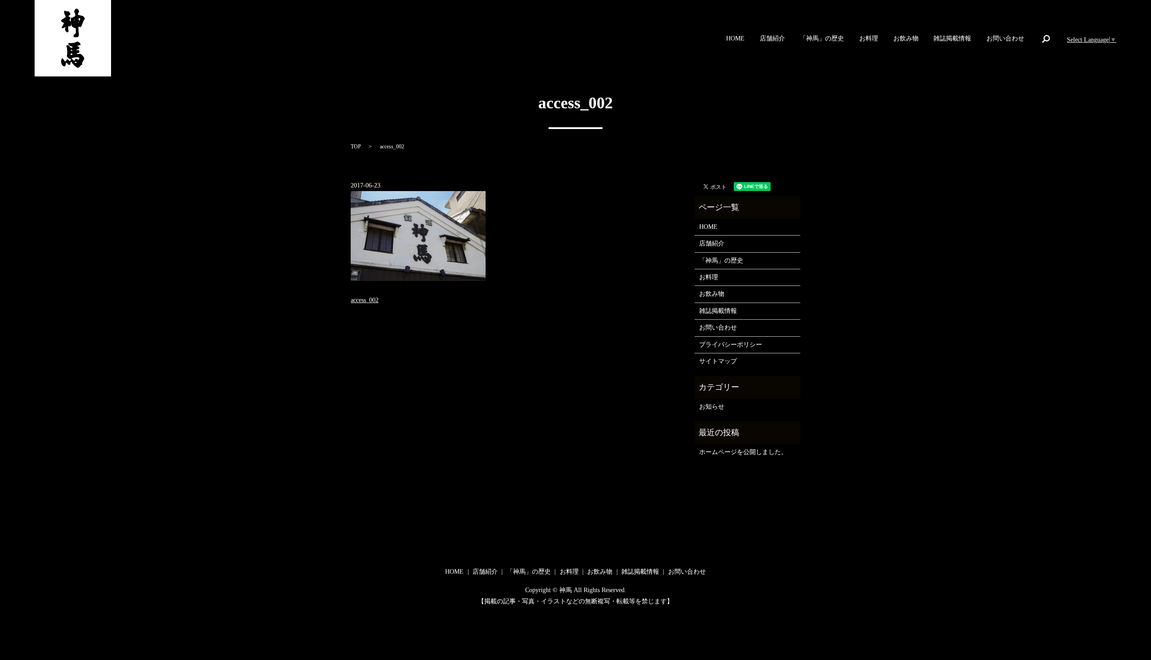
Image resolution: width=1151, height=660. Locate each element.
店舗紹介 (772, 39)
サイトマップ (718, 361)
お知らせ (711, 406)
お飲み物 (906, 39)
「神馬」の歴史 (822, 39)
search (1046, 38)
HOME (735, 39)
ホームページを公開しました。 (743, 452)
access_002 (365, 300)
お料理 (868, 39)
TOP (356, 146)
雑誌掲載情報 (952, 39)
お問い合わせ (1005, 39)
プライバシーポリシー (730, 344)
